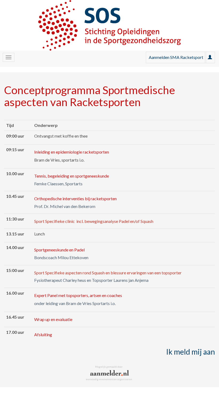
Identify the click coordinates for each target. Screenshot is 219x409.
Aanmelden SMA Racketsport (176, 57)
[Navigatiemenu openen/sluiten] (8, 57)
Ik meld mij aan (190, 351)
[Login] (210, 57)
